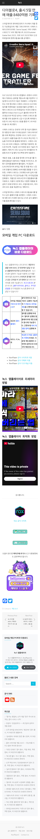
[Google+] (36, 20)
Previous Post (12, 621)
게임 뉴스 (15, 608)
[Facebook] (36, 13)
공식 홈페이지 (12, 831)
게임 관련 (22, 831)
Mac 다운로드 (30, 667)
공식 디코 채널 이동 (25, 363)
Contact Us (25, 835)
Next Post (27, 621)
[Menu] (3, 3)
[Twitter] (36, 18)
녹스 (20, 3)
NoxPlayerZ (15, 835)
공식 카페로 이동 (24, 360)
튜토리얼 (29, 831)
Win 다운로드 (13, 667)
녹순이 (17, 18)
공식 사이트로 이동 (25, 357)
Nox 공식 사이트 (20, 521)
